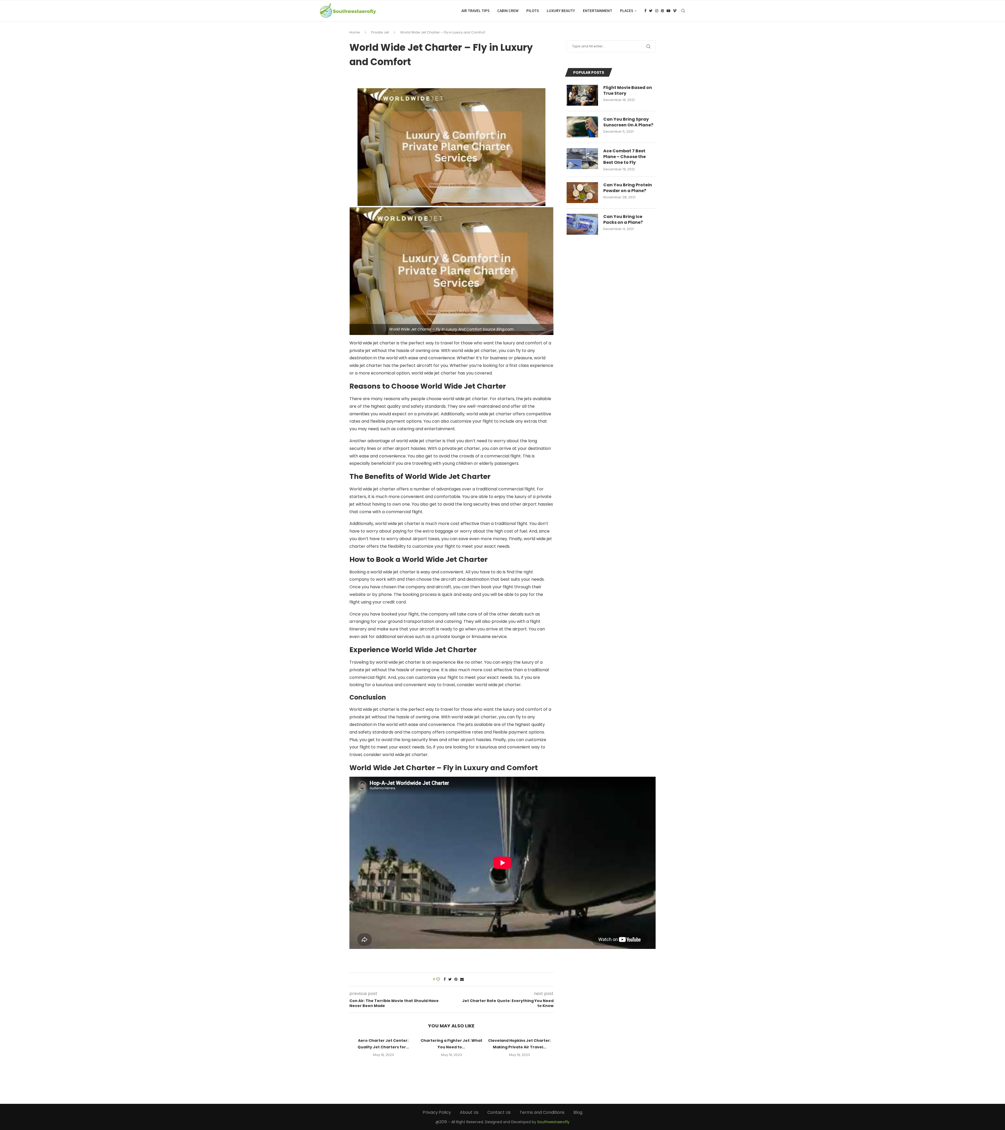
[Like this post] (438, 979)
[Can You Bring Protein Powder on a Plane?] (582, 192)
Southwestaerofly (553, 1122)
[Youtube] (668, 10)
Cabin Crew (507, 10)
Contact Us (499, 1112)
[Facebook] (645, 10)
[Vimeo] (675, 10)
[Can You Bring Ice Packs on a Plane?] (582, 224)
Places (626, 10)
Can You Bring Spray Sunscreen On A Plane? (628, 122)
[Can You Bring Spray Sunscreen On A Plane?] (582, 126)
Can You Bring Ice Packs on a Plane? (623, 219)
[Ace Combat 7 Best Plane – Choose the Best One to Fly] (582, 158)
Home (354, 32)
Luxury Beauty (561, 10)
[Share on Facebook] (445, 979)
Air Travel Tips (475, 10)
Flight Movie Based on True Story (627, 90)
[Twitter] (650, 10)
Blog (577, 1112)
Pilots (532, 10)
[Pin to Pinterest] (455, 979)
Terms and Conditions (542, 1112)
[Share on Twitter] (450, 979)
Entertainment (597, 10)
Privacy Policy (437, 1112)
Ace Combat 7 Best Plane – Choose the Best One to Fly (624, 157)
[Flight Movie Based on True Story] (582, 95)
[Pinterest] (662, 10)
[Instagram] (656, 10)
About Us (469, 1112)
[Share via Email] (462, 979)
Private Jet (380, 32)
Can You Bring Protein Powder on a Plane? (627, 188)
